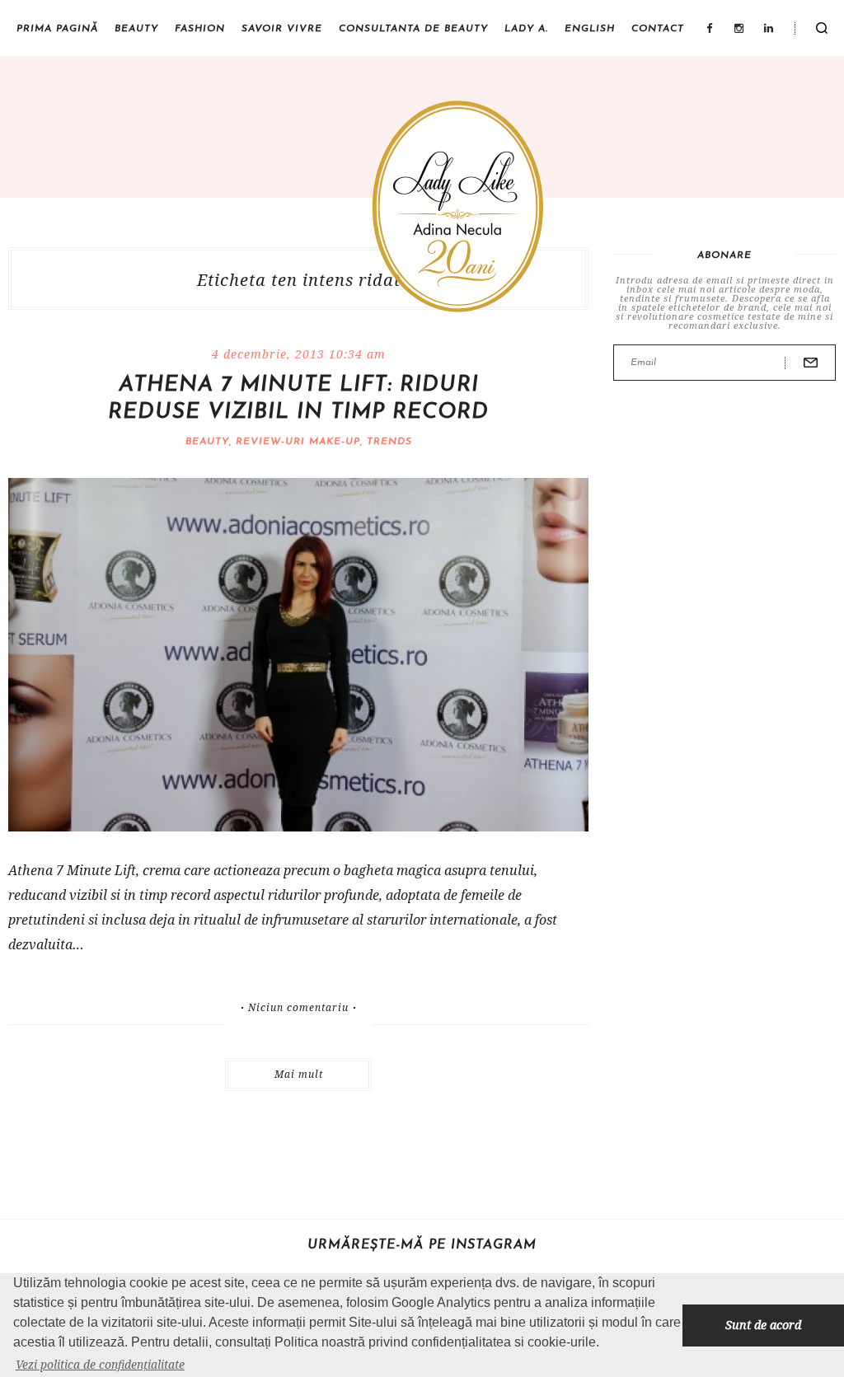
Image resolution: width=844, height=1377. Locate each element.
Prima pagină (57, 29)
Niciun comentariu (298, 1008)
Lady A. (526, 29)
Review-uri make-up (298, 442)
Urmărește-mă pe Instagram (422, 1245)
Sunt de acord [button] (763, 1325)
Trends (389, 442)
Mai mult (298, 1074)
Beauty (136, 29)
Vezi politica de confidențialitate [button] (100, 1364)
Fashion (200, 29)
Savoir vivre (281, 29)
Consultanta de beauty (413, 29)
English (590, 29)
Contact (657, 29)
